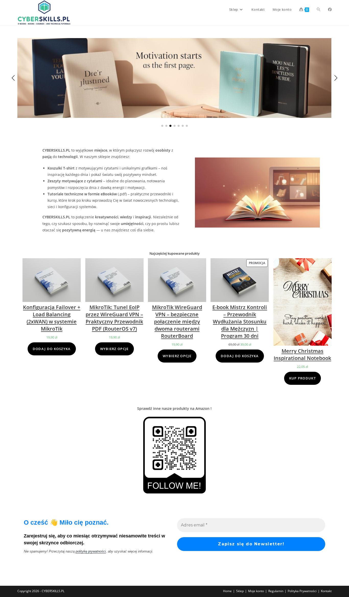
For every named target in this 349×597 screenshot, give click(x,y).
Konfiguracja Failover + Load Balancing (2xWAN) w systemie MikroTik (51, 318)
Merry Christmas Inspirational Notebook (302, 354)
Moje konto (256, 591)
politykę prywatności (91, 551)
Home (227, 591)
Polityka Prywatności (302, 591)
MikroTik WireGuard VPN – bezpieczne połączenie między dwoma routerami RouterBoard (177, 321)
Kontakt (326, 591)
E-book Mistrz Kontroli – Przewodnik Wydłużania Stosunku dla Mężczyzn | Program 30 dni (239, 321)
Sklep (240, 591)
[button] (162, 126)
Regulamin (275, 591)
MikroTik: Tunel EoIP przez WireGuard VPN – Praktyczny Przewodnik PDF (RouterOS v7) (114, 318)
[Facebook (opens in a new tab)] (330, 9)
